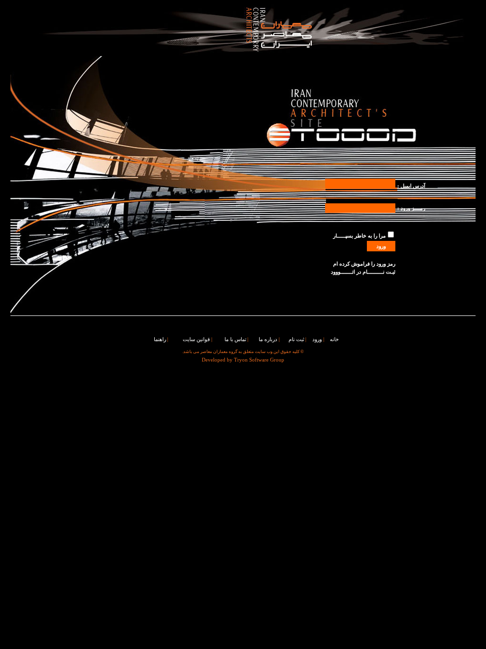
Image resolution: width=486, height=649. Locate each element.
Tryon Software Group (259, 360)
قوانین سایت (196, 339)
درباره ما (268, 339)
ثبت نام (296, 339)
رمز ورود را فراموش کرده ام (364, 264)
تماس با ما (235, 339)
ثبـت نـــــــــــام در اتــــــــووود (363, 272)
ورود (317, 339)
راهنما (160, 339)
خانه (334, 339)
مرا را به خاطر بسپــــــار (359, 236)
